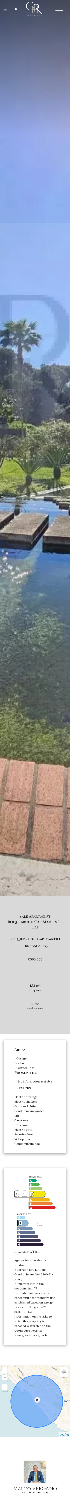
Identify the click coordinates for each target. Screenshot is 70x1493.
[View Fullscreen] (5, 1387)
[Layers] (64, 1371)
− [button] (5, 1377)
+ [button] (5, 1370)
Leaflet (64, 1434)
